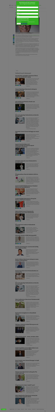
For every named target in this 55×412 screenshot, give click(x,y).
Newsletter (4, 409)
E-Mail (18, 12)
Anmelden (18, 23)
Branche (18, 15)
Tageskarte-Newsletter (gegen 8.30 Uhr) (23, 20)
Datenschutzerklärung (24, 21)
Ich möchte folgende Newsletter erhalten (23, 18)
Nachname (18, 9)
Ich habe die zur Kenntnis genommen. (26, 21)
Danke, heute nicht (24, 23)
